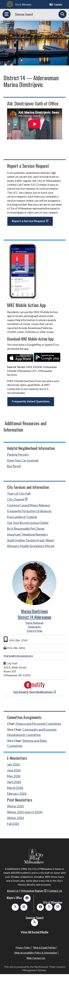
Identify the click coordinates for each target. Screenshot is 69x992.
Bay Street (14, 466)
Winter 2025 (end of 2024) (25, 812)
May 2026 (14, 776)
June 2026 (14, 770)
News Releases (34, 622)
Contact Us (55, 890)
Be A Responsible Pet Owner (26, 528)
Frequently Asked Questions (31, 401)
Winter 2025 (15, 806)
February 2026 (17, 794)
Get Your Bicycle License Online (27, 523)
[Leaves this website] (34, 688)
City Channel (15, 499)
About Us (13, 890)
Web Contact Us (36, 957)
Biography (34, 626)
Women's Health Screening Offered (30, 546)
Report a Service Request (28, 221)
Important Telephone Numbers (27, 534)
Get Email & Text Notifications (33, 691)
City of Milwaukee (23, 4)
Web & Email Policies (44, 947)
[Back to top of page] (61, 983)
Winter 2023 (15, 818)
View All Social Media (34, 932)
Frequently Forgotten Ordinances (29, 511)
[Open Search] (62, 14)
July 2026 (13, 764)
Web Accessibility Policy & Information (35, 952)
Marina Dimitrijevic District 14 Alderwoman (34, 614)
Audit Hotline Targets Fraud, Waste (30, 540)
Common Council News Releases (28, 505)
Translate (57, 4)
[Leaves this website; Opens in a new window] (20, 360)
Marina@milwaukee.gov (18, 655)
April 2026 (14, 782)
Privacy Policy (23, 947)
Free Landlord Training (22, 517)
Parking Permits (18, 454)
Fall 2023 (13, 824)
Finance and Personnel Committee (38, 724)
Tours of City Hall (18, 493)
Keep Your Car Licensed (22, 460)
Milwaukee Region (32, 890)
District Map (34, 630)
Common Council (24, 14)
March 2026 (15, 788)
